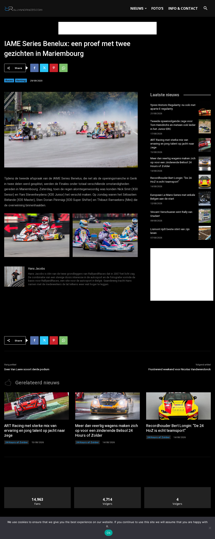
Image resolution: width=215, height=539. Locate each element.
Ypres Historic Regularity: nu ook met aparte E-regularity (172, 107)
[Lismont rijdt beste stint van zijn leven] (205, 233)
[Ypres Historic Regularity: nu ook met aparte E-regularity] (205, 109)
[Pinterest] (54, 68)
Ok (108, 532)
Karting (21, 80)
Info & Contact (183, 8)
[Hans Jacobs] (14, 276)
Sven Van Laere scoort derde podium (26, 369)
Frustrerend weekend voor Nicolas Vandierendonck (179, 369)
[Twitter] (44, 68)
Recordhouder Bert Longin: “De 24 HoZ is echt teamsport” (170, 180)
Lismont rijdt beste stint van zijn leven (170, 231)
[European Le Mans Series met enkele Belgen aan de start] (205, 199)
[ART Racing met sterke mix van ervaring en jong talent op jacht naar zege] (205, 145)
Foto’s (157, 8)
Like (37, 488)
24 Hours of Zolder (16, 442)
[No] (210, 528)
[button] (205, 9)
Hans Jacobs (36, 268)
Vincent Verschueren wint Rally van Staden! (171, 214)
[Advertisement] (107, 28)
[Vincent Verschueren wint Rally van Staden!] (205, 216)
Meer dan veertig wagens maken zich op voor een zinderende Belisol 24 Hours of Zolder (172, 162)
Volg (107, 488)
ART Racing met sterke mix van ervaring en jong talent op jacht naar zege (172, 143)
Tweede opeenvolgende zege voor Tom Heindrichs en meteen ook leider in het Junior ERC (172, 125)
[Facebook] (34, 68)
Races (9, 80)
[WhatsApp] (63, 68)
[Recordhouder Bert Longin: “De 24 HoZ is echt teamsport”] (205, 181)
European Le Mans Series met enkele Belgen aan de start (172, 197)
